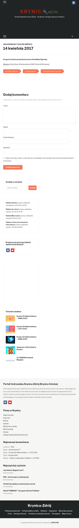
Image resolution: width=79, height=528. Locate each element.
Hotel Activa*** (15, 450)
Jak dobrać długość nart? (13, 470)
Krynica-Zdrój (39, 505)
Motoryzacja (8, 429)
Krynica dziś (13, 455)
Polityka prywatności (12, 511)
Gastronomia (8, 415)
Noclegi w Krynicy (20, 514)
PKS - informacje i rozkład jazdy (16, 477)
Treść (5, 106)
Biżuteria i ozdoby (10, 426)
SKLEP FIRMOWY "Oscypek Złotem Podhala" (21, 491)
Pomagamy (56, 514)
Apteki (6, 424)
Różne (5, 421)
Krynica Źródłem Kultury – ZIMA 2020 (26, 338)
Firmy (10, 514)
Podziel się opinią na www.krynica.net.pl (19, 484)
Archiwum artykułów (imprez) (17, 44)
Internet (6, 418)
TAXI (12, 447)
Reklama (44, 511)
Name (5, 127)
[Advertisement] (40, 26)
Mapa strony (66, 514)
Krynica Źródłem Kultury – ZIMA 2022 (26, 317)
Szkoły (5, 432)
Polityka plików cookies (30, 511)
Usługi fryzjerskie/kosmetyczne (15, 435)
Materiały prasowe (66, 511)
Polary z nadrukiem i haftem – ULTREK (24, 458)
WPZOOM (55, 522)
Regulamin (53, 511)
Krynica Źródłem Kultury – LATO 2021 (26, 328)
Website (6, 148)
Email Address (8, 137)
